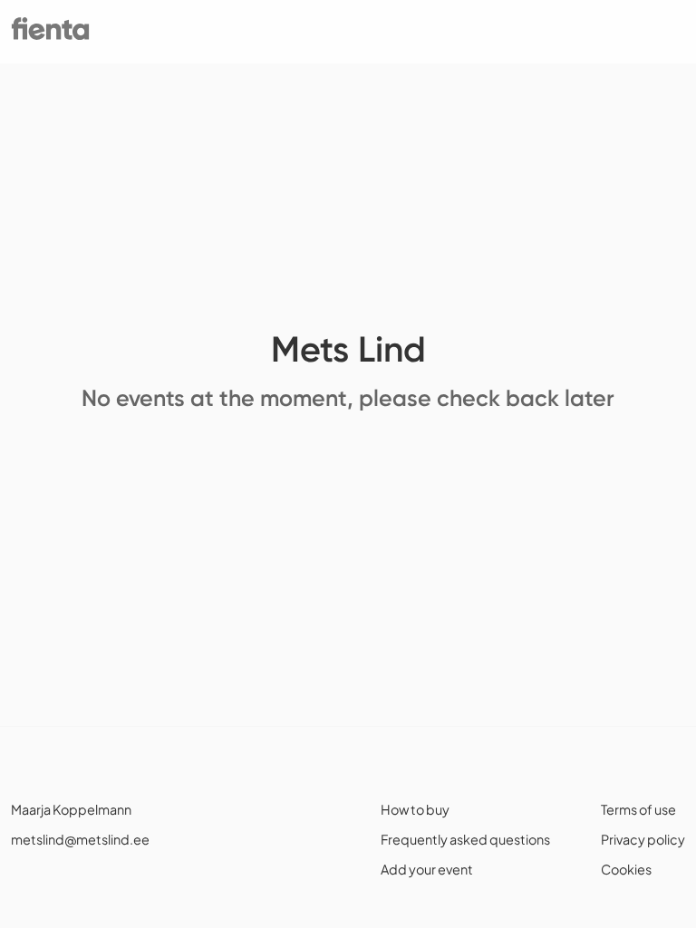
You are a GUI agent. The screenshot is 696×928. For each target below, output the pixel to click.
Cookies (626, 869)
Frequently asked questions (465, 839)
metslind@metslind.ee (80, 839)
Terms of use (638, 809)
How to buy (415, 809)
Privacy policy (643, 839)
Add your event (427, 869)
